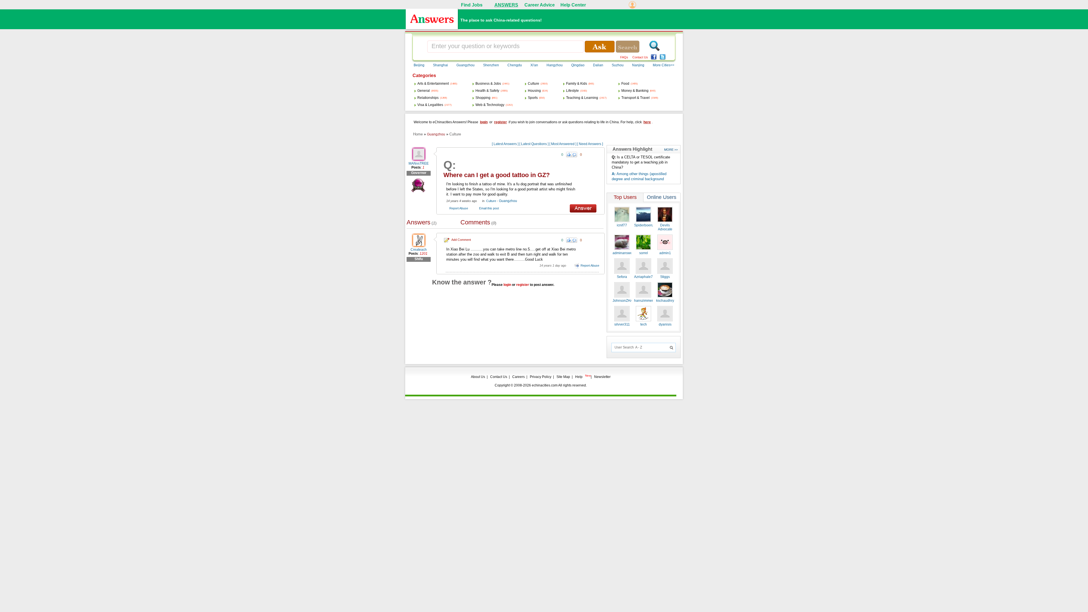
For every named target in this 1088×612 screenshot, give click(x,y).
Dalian (598, 65)
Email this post (489, 208)
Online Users (661, 197)
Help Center (573, 5)
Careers (518, 377)
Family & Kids (576, 84)
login (484, 122)
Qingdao (578, 65)
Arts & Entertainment (433, 84)
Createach (419, 250)
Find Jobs (472, 5)
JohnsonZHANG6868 (629, 301)
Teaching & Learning (582, 98)
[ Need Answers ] (590, 144)
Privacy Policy (540, 377)
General (423, 91)
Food (625, 84)
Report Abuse (458, 208)
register (500, 122)
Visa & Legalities (430, 105)
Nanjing (638, 65)
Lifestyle (572, 91)
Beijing (419, 65)
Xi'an (534, 65)
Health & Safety (487, 91)
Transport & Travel (635, 98)
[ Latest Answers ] (505, 144)
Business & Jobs (488, 84)
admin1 (665, 253)
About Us (478, 377)
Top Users (625, 197)
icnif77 (622, 225)
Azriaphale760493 (648, 277)
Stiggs (665, 277)
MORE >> (671, 149)
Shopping (482, 98)
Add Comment (461, 239)
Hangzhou (555, 65)
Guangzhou (465, 65)
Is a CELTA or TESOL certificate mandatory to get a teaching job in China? (641, 162)
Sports (533, 98)
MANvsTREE (419, 163)
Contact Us (640, 57)
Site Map (563, 377)
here (647, 122)
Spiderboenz (644, 225)
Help (579, 377)
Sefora (622, 277)
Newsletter (602, 377)
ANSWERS (506, 5)
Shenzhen (491, 65)
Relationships (428, 98)
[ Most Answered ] (562, 144)
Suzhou (618, 65)
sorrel (643, 253)
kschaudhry (665, 301)
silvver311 (622, 324)
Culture (533, 84)
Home (418, 134)
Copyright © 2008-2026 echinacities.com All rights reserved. (541, 385)
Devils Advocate (665, 227)
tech (643, 324)
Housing (534, 91)
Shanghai (440, 65)
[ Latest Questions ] (534, 144)
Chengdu (514, 65)
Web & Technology (489, 105)
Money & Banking (635, 91)
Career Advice (539, 5)
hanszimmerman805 (650, 301)
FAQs (624, 57)
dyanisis (665, 324)
